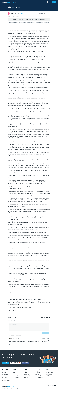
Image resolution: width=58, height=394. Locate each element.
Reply (10, 344)
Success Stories (16, 377)
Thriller (13, 16)
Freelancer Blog (27, 378)
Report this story (11, 320)
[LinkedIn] (52, 385)
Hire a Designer (5, 374)
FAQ (2, 388)
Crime (17, 16)
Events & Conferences (28, 375)
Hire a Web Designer (6, 380)
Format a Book (38, 375)
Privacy (8, 388)
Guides (25, 372)
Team (14, 372)
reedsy (8, 2)
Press (14, 374)
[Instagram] (50, 385)
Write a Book (37, 372)
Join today (4, 362)
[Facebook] (54, 385)
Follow (22, 13)
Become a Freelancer (17, 375)
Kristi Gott (17, 338)
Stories (36, 2)
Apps (16, 2)
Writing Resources (38, 377)
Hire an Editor (4, 372)
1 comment (47, 13)
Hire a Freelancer (5, 371)
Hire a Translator (5, 378)
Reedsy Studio (38, 371)
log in (18, 332)
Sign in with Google (14, 362)
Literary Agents (49, 374)
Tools (45, 2)
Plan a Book (37, 374)
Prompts (32, 2)
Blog (25, 371)
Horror (9, 16)
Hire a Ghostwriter (5, 377)
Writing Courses (27, 374)
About (14, 371)
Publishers (48, 375)
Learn (41, 2)
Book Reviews (49, 371)
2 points (13, 338)
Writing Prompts (49, 372)
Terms (5, 388)
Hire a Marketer (5, 375)
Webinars (26, 377)
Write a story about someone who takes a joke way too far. (31, 22)
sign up (14, 332)
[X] (48, 385)
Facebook (24, 362)
